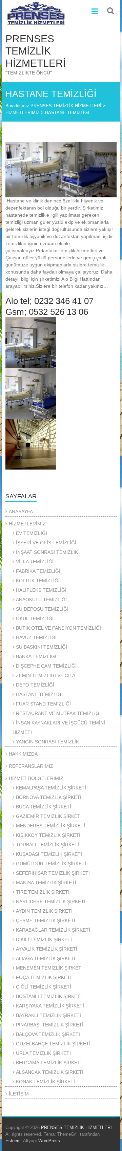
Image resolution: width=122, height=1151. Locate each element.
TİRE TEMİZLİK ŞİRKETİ (42, 892)
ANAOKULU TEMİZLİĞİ (41, 599)
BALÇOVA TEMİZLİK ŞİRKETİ (48, 1034)
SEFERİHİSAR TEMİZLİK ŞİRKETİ (53, 873)
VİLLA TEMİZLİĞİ (35, 561)
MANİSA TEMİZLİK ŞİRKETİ (46, 882)
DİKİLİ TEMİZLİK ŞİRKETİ (44, 939)
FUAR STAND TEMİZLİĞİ (43, 704)
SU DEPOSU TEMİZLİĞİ (42, 609)
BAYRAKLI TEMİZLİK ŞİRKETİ (48, 1015)
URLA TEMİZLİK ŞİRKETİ (43, 1053)
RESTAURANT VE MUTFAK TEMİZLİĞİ (58, 713)
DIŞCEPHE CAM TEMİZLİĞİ (46, 666)
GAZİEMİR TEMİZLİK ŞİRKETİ (49, 816)
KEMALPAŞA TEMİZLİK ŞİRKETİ (51, 787)
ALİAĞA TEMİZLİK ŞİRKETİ (45, 958)
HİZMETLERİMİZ (27, 523)
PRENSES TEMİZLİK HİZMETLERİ (35, 51)
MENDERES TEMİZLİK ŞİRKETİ (50, 825)
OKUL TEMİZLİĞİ (35, 618)
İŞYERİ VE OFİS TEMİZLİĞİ (46, 542)
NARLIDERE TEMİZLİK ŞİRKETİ (50, 901)
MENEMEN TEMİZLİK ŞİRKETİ (49, 968)
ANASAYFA (21, 511)
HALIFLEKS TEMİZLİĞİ (41, 590)
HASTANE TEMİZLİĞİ (39, 694)
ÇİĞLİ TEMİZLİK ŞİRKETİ (43, 987)
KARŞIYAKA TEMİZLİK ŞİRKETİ (50, 1005)
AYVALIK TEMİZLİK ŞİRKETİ (46, 949)
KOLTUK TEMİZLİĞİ (38, 580)
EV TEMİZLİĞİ (31, 533)
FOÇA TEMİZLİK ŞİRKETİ (44, 977)
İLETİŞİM (19, 1093)
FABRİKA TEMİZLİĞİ (38, 571)
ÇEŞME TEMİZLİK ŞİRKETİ (45, 920)
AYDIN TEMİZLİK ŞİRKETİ (44, 911)
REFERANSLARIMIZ (31, 766)
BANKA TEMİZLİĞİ (36, 656)
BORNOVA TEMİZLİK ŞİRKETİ (48, 797)
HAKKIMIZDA (23, 754)
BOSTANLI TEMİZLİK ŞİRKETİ (49, 996)
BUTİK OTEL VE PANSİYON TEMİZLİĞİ (58, 628)
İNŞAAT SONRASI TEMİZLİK (47, 552)
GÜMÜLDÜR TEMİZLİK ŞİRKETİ (51, 863)
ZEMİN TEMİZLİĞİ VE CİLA (45, 675)
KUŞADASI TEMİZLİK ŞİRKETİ (49, 854)
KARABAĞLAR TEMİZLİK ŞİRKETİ (53, 930)
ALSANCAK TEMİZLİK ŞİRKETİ (49, 1072)
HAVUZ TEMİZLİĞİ (36, 637)
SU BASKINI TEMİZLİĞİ (41, 647)
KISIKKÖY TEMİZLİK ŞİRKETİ (48, 835)
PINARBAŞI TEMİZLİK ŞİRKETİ (49, 1024)
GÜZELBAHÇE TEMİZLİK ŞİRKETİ (53, 1043)
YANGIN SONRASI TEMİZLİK (47, 741)
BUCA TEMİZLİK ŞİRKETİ (43, 806)
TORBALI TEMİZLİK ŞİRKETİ (47, 844)
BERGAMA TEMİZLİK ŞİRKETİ (49, 1062)
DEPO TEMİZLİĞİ (35, 685)
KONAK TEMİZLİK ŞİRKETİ (45, 1081)
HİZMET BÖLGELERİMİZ (36, 778)
